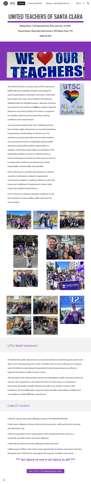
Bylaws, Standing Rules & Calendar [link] (59, 3)
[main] (45, 24)
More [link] (78, 3)
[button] (88, 3)
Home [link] (21, 3)
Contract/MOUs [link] (35, 3)
